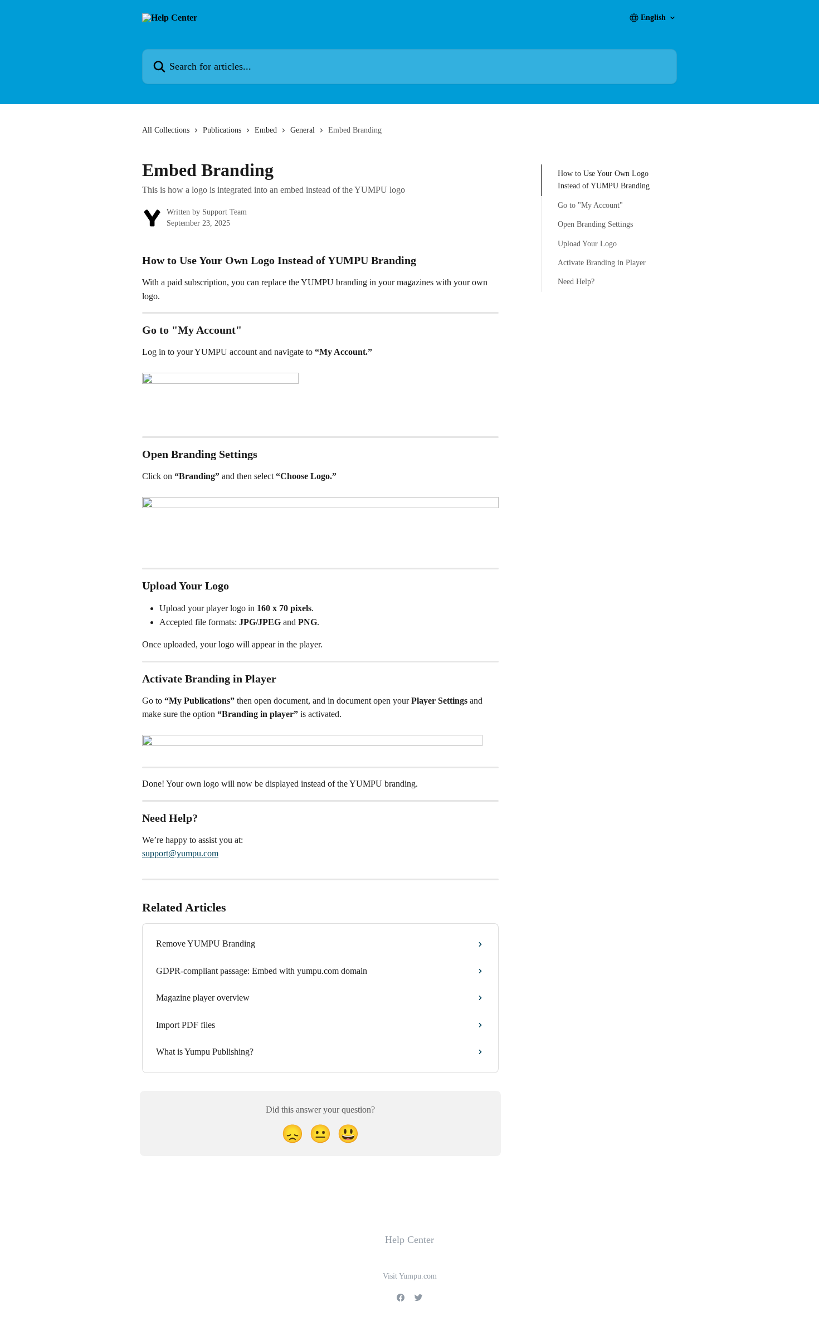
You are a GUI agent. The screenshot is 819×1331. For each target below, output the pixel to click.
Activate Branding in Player (602, 263)
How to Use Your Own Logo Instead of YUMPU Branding (604, 179)
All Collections (165, 130)
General (302, 130)
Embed (266, 130)
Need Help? (576, 281)
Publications (222, 130)
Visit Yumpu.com (410, 1276)
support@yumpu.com (180, 853)
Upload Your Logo (587, 243)
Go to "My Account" (590, 205)
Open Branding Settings (595, 224)
